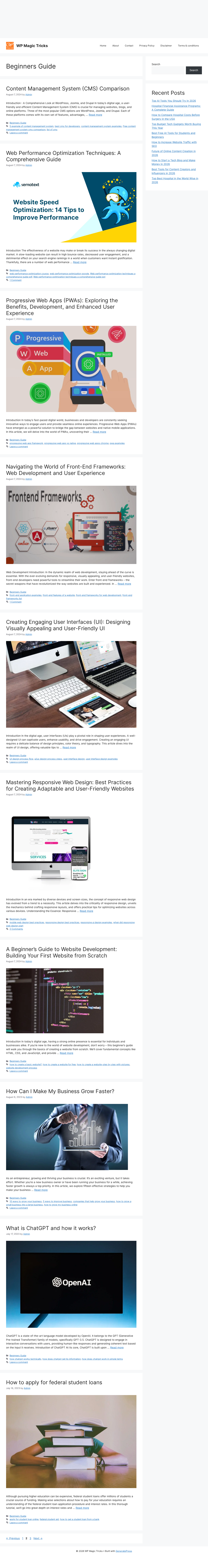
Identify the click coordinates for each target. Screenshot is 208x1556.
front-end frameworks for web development (98, 595)
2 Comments (16, 929)
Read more (95, 114)
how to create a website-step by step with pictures (103, 1064)
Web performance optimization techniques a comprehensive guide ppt (69, 276)
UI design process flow (21, 759)
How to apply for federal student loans (54, 1382)
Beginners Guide (18, 123)
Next (37, 1538)
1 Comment (15, 280)
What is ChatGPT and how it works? (51, 1228)
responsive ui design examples (96, 922)
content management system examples (101, 126)
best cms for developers (67, 126)
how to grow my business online (60, 1204)
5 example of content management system (32, 126)
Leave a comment (19, 132)
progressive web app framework (26, 443)
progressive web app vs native (60, 443)
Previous (13, 1538)
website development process (21, 1067)
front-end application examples (26, 595)
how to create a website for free (59, 1064)
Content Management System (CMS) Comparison (67, 88)
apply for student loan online (24, 1519)
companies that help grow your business (94, 1201)
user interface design (74, 759)
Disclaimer (166, 45)
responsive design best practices (62, 922)
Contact (129, 45)
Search (156, 64)
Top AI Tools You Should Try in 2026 (174, 100)
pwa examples (117, 443)
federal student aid (49, 1519)
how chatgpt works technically (25, 1359)
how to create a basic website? (26, 1064)
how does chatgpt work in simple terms (102, 1359)
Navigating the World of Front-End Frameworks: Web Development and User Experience (66, 469)
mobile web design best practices (27, 922)
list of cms (52, 129)
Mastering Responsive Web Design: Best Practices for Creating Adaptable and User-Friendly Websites (70, 785)
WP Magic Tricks (32, 45)
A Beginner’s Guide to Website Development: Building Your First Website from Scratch (61, 952)
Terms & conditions (188, 45)
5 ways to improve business (57, 1201)
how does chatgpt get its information (61, 1359)
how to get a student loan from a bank (79, 1519)
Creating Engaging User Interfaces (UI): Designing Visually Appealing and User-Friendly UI (68, 625)
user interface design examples (102, 759)
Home (103, 45)
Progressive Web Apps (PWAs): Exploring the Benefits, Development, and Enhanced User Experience (62, 306)
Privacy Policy (146, 45)
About (115, 45)
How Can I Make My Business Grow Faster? (60, 1091)
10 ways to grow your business (26, 1201)
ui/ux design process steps (48, 759)
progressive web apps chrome (93, 443)
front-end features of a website (59, 595)
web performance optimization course (29, 273)
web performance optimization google (69, 273)
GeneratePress (124, 1551)
